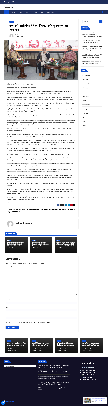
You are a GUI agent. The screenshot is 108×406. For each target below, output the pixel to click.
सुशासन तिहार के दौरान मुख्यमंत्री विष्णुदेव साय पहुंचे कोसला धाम (40, 245)
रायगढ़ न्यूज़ (85, 109)
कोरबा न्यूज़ (85, 79)
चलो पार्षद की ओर (86, 84)
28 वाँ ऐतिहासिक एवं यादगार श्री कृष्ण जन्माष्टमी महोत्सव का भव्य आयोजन (41, 345)
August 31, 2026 (12, 348)
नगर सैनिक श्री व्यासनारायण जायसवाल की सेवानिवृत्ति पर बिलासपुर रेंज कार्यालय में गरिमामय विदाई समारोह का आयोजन (92, 55)
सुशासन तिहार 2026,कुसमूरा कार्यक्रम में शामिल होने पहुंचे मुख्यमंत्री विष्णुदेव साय (65, 245)
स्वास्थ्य (36, 12)
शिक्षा (42, 12)
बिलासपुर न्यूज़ (85, 96)
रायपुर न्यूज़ (13, 12)
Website (8, 315)
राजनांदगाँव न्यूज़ (86, 104)
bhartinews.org (21, 35)
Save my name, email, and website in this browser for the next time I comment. (29, 322)
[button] (99, 12)
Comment (9, 266)
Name (8, 299)
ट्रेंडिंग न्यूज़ (28, 12)
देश (21, 12)
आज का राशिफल (50, 12)
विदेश (83, 117)
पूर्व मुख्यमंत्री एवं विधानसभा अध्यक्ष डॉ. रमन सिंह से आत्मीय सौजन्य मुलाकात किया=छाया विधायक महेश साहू (92, 48)
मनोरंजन (84, 100)
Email (8, 307)
